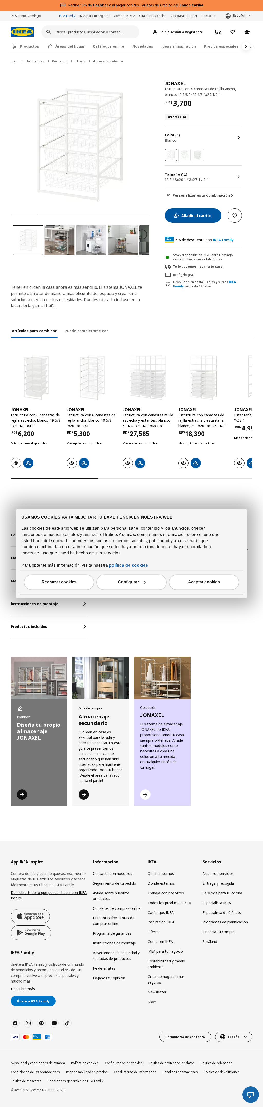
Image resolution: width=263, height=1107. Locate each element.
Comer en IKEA (124, 16)
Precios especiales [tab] (221, 46)
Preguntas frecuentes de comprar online (113, 920)
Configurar (128, 582)
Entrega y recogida (218, 883)
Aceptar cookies (204, 582)
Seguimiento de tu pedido (114, 883)
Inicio (14, 61)
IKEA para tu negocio (94, 16)
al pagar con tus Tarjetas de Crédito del (148, 5)
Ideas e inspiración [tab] (178, 46)
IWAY (152, 1001)
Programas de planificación (225, 922)
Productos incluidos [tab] (29, 626)
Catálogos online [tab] (108, 46)
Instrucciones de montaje (114, 943)
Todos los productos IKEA (169, 902)
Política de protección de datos (172, 1063)
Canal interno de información (135, 1072)
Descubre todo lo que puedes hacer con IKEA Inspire (49, 895)
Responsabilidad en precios (87, 1072)
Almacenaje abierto (108, 61)
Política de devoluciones (222, 1072)
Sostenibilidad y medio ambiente (166, 964)
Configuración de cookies (124, 1063)
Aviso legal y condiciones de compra (38, 1063)
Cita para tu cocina (152, 16)
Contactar (208, 16)
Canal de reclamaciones (180, 1072)
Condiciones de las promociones (35, 1072)
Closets (80, 61)
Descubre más (23, 988)
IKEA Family (67, 16)
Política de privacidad (216, 1063)
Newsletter (157, 991)
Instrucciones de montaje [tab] (34, 603)
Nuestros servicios (218, 873)
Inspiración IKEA (161, 922)
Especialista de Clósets (222, 912)
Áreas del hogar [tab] (70, 46)
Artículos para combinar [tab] (34, 330)
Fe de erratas (104, 968)
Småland (210, 941)
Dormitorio (60, 61)
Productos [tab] (29, 46)
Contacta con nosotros (112, 873)
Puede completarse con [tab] (87, 330)
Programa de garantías (112, 933)
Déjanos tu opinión (109, 978)
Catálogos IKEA (161, 912)
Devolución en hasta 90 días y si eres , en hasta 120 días (204, 284)
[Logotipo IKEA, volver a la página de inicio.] (22, 32)
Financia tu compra (219, 931)
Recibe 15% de (80, 5)
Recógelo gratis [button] (184, 275)
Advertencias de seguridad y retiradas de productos (116, 955)
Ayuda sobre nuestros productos (111, 895)
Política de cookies (85, 1063)
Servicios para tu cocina (222, 892)
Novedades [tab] (142, 46)
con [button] (205, 239)
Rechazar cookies (59, 582)
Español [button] (239, 15)
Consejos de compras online (116, 908)
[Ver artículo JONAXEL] (36, 377)
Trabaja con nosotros (166, 892)
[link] (184, 155)
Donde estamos (161, 883)
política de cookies (128, 565)
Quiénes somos (161, 873)
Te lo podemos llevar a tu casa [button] (198, 266)
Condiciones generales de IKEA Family (75, 1081)
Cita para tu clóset (184, 16)
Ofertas (154, 931)
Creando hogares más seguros (166, 979)
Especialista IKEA (217, 902)
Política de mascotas (26, 1081)
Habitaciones (35, 61)
